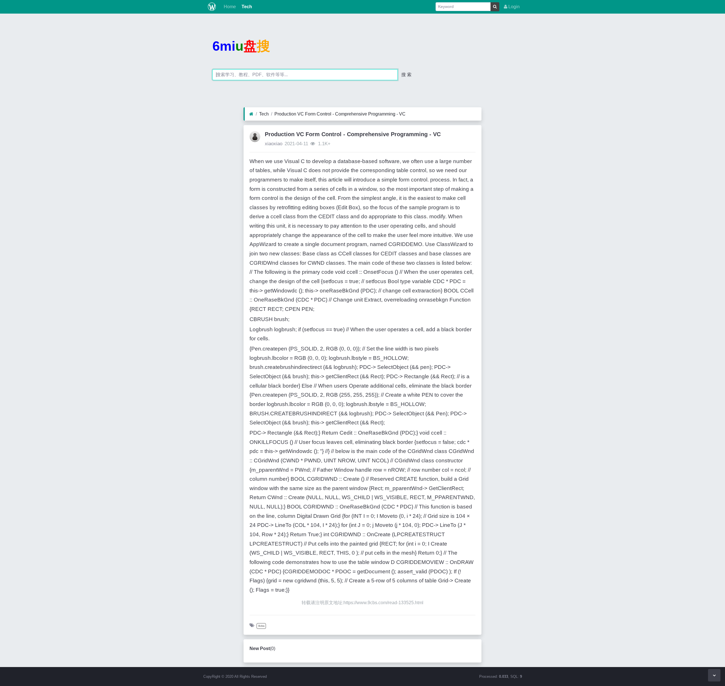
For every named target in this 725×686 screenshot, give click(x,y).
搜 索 (406, 74)
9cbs (261, 625)
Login (513, 6)
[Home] (251, 114)
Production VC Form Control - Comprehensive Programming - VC (340, 114)
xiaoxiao (273, 143)
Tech (246, 6)
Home (229, 6)
